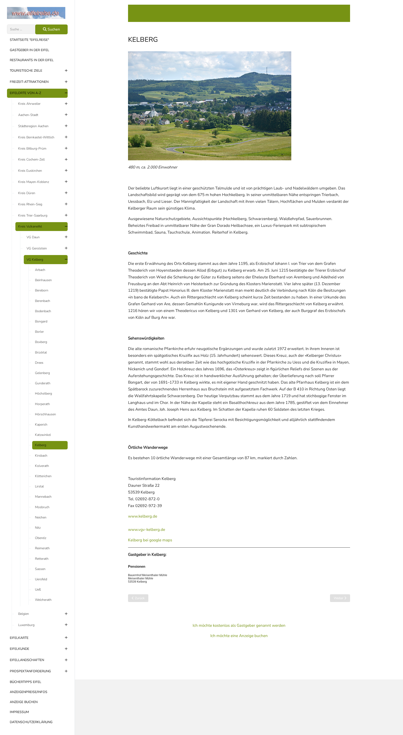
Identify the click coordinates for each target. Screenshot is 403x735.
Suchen (53, 29)
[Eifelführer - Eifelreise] (37, 13)
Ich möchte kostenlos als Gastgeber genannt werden (239, 625)
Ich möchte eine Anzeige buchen (239, 635)
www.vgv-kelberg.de (146, 529)
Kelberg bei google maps (150, 540)
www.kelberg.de (142, 516)
